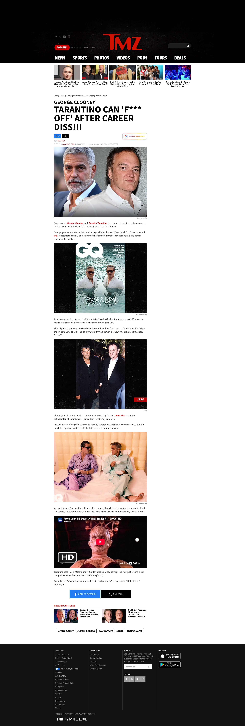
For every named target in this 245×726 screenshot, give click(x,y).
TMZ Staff (60, 141)
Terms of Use (61, 662)
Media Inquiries (96, 669)
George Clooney (65, 631)
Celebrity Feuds (134, 631)
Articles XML (60, 676)
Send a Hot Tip (96, 658)
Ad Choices (60, 665)
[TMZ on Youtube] (64, 36)
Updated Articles (62, 680)
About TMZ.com (62, 654)
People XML (60, 701)
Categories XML (61, 690)
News (60, 58)
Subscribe (149, 666)
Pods (142, 58)
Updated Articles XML (64, 683)
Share (86, 594)
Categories (59, 687)
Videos (123, 58)
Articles (58, 672)
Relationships (106, 631)
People (58, 697)
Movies (119, 631)
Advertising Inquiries (98, 665)
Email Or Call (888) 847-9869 (83, 48)
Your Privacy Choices (69, 669)
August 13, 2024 (68, 144)
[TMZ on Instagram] (69, 36)
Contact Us (94, 654)
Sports (80, 58)
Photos (101, 58)
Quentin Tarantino (86, 631)
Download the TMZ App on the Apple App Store (170, 656)
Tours (161, 58)
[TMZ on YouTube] (137, 679)
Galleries (58, 694)
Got (62, 47)
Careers (93, 662)
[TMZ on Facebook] (56, 36)
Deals (180, 58)
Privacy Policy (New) (63, 658)
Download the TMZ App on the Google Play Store (170, 664)
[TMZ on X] (60, 36)
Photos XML (60, 705)
